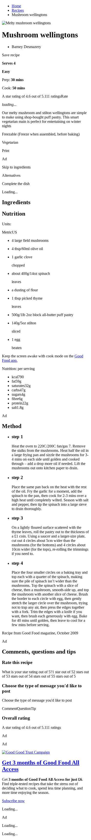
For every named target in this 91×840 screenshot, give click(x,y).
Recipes (18, 10)
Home (16, 6)
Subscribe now (13, 801)
